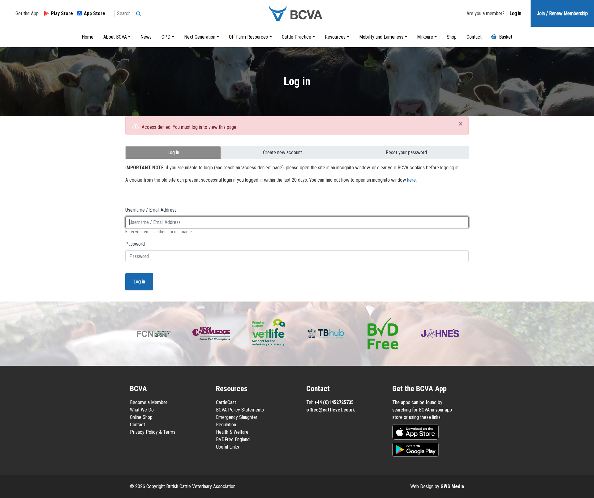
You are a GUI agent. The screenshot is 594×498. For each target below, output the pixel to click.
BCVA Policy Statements (240, 410)
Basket (505, 37)
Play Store (62, 13)
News (146, 37)
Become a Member (148, 402)
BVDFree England (233, 439)
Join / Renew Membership (562, 13)
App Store (94, 13)
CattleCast (226, 402)
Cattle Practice (296, 37)
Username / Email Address (151, 210)
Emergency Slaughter (236, 417)
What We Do (142, 410)
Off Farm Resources (248, 37)
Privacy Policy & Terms (152, 432)
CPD (165, 37)
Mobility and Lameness (381, 37)
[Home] (297, 13)
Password (135, 244)
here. (412, 180)
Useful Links (227, 447)
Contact (474, 37)
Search (140, 12)
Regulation (226, 425)
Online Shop (141, 417)
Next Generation (199, 37)
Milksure (425, 37)
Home (87, 37)
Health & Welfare (232, 432)
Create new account (282, 152)
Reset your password (406, 152)
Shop (452, 37)
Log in (514, 13)
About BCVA (115, 37)
